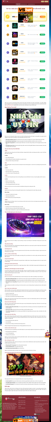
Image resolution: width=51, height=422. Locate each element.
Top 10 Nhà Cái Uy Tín (6, 403)
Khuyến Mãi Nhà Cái (31, 4)
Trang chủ (18, 4)
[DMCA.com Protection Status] (37, 414)
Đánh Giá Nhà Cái (24, 4)
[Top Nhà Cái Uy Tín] (8, 1)
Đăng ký (42, 16)
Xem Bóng (46, 1)
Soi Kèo (42, 1)
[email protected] (40, 408)
